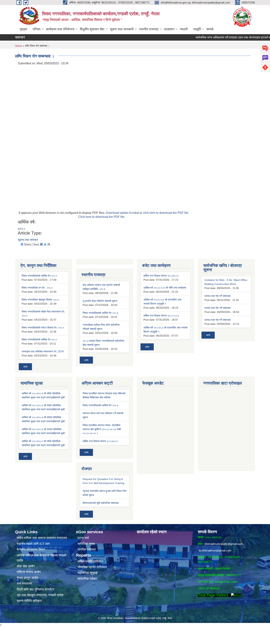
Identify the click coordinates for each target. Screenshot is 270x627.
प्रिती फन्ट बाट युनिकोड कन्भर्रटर (35, 589)
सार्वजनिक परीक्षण (87, 578)
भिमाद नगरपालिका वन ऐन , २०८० (37, 287)
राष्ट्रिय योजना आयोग (29, 572)
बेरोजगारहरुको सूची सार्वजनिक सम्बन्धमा (101, 502)
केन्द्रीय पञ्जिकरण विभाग (31, 549)
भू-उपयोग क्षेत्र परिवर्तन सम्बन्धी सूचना (100, 300)
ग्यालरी (184, 29)
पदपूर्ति (197, 29)
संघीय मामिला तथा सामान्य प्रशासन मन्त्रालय (42, 538)
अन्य (25, 366)
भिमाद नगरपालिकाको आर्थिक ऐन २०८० (39, 339)
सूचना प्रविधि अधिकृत (29, 601)
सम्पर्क (209, 29)
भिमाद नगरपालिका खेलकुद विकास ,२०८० (40, 299)
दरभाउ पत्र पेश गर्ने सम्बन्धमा (217, 295)
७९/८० (21, 228)
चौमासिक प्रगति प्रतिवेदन (92, 567)
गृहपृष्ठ (23, 29)
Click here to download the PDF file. (101, 216)
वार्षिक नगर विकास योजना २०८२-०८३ (161, 315)
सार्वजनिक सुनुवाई (87, 573)
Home (18, 45)
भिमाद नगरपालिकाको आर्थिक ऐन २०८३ (100, 312)
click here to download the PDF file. (166, 212)
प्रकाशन (169, 29)
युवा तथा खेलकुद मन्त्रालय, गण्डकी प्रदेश (40, 595)
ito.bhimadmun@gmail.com (215, 550)
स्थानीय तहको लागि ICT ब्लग (33, 544)
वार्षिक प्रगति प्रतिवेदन (90, 561)
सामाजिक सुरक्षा (86, 544)
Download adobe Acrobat (123, 212)
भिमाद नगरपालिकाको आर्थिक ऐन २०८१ (39, 275)
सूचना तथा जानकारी (122, 29)
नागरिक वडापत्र (87, 549)
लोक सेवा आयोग (26, 566)
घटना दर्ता (83, 538)
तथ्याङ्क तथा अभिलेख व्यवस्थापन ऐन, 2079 (43, 351)
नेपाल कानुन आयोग (27, 578)
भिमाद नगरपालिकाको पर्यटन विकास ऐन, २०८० (43, 327)
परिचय (36, 29)
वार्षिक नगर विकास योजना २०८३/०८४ (161, 275)
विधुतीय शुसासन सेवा (92, 29)
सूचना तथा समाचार (28, 239)
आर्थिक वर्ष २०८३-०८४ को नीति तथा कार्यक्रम (164, 287)
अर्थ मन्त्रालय (24, 583)
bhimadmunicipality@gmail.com (224, 543)
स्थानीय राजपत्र (149, 29)
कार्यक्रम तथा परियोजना (60, 29)
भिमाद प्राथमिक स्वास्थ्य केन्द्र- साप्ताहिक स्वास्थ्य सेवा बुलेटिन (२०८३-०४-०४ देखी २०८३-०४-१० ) (102, 429)
